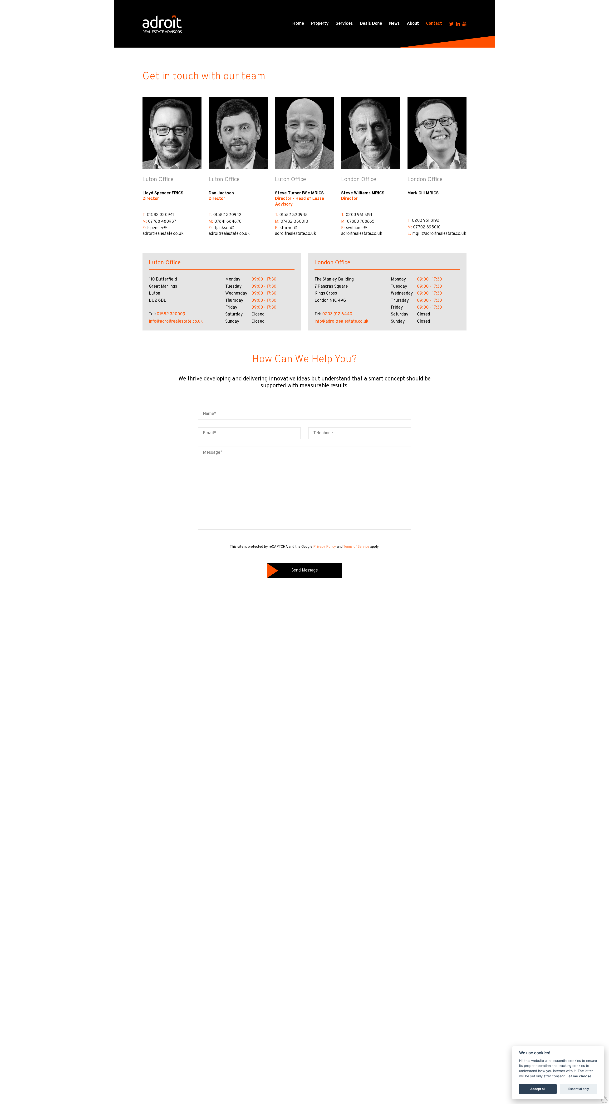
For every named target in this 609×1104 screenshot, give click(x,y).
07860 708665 (360, 221)
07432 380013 (294, 221)
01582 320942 (227, 215)
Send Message (304, 570)
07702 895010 (427, 227)
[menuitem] (298, 24)
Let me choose (579, 1076)
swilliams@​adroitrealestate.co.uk (361, 231)
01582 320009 (171, 314)
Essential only (578, 1089)
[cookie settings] (604, 1099)
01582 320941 (160, 215)
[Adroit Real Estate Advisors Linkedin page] (458, 23)
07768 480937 (162, 221)
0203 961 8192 (425, 220)
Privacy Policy (324, 547)
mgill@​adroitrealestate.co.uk (439, 234)
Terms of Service (356, 547)
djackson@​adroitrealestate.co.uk (229, 231)
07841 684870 (227, 221)
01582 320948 (293, 215)
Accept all (537, 1089)
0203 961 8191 (359, 215)
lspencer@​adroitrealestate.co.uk (163, 231)
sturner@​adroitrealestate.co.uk (295, 231)
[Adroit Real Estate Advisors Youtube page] (464, 23)
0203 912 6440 (337, 314)
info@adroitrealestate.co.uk (176, 321)
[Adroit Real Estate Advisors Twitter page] (451, 23)
